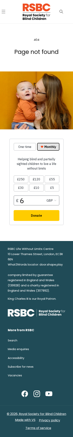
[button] (8, 11)
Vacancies (15, 375)
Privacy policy (49, 420)
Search (12, 340)
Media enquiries (18, 349)
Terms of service (38, 428)
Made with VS (25, 420)
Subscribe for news (20, 367)
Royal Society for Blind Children (42, 414)
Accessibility (16, 358)
